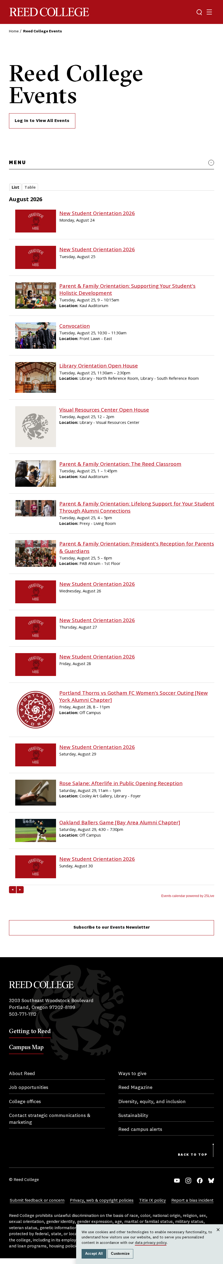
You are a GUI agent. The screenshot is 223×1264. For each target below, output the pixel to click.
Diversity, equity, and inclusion (152, 1101)
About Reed (22, 1073)
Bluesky (211, 1180)
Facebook (200, 1180)
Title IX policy (152, 1200)
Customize (120, 1254)
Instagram (188, 1180)
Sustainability (133, 1115)
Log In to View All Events (42, 121)
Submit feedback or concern (37, 1200)
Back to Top (192, 1154)
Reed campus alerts (140, 1129)
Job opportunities (28, 1087)
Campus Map (26, 1047)
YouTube (177, 1180)
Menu (17, 162)
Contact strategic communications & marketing (49, 1119)
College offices (25, 1101)
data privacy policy (150, 1243)
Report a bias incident (192, 1200)
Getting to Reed (30, 1031)
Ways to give (132, 1073)
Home (14, 31)
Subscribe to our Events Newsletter (111, 927)
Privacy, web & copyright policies (102, 1200)
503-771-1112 (22, 1014)
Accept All (94, 1254)
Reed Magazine (135, 1087)
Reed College (49, 12)
